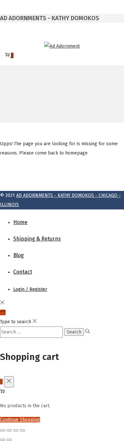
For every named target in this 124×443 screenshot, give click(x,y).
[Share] (16, 430)
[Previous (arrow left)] (2, 440)
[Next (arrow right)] (9, 440)
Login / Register (30, 289)
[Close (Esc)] (22, 430)
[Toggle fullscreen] (9, 430)
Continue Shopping (20, 419)
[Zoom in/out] (2, 430)
